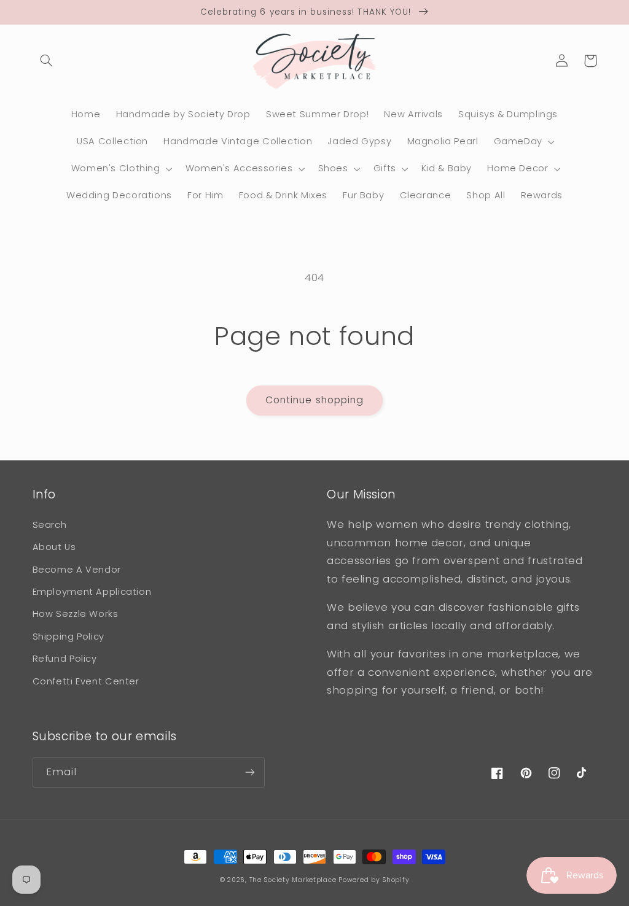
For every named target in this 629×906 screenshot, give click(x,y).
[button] (47, 61)
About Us (54, 547)
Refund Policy (65, 658)
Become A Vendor (77, 569)
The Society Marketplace (293, 880)
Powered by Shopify (373, 880)
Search (50, 525)
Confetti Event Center (86, 681)
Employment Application (92, 592)
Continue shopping (314, 400)
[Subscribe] (249, 772)
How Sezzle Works (76, 614)
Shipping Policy (68, 636)
